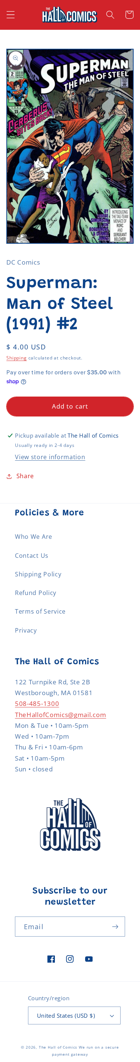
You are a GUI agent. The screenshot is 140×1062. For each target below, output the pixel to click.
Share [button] (25, 476)
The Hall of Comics (58, 1047)
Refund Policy (35, 593)
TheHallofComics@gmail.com (60, 714)
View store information (50, 457)
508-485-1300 (37, 703)
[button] (10, 14)
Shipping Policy (38, 574)
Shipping (16, 358)
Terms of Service (40, 611)
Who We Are (33, 536)
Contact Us (32, 555)
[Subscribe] (115, 927)
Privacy (26, 630)
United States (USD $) (66, 1015)
